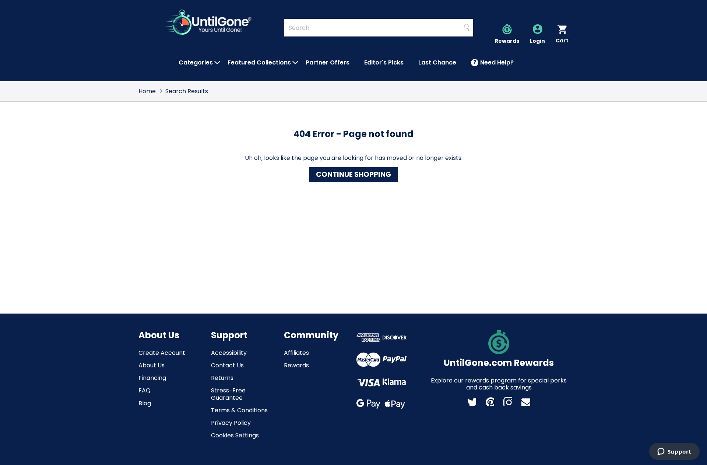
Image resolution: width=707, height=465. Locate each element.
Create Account (161, 353)
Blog (144, 403)
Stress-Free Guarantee (228, 394)
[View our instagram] (507, 401)
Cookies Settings (235, 435)
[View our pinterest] (489, 401)
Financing (152, 378)
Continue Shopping (353, 174)
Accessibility (229, 353)
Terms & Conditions (239, 410)
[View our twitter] (471, 401)
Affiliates (296, 353)
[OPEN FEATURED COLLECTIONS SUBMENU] (295, 63)
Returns (222, 378)
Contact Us (227, 365)
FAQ (144, 390)
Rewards (296, 365)
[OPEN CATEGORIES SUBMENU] (217, 63)
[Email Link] (525, 401)
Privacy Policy (231, 423)
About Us (151, 365)
